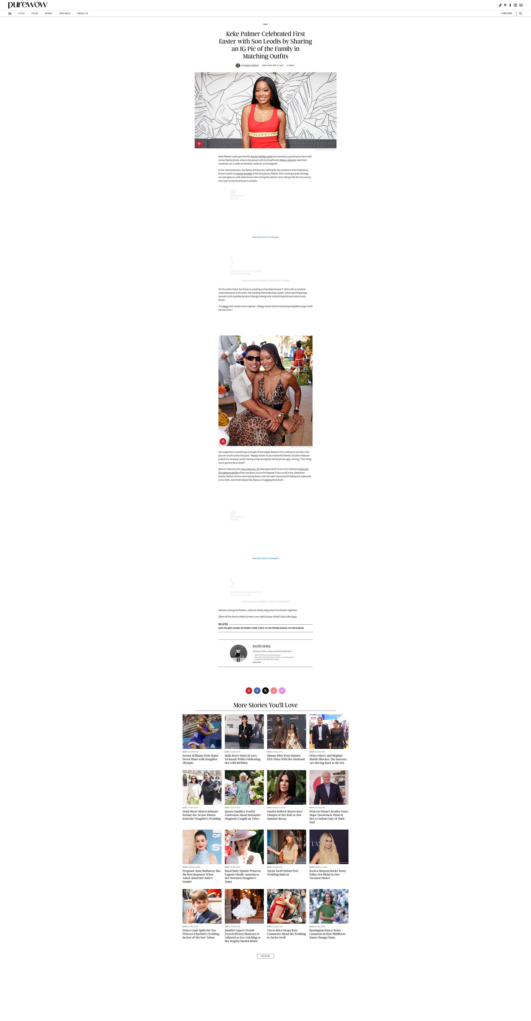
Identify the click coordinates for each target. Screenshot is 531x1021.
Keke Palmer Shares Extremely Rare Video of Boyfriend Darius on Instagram (261, 628)
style (21, 14)
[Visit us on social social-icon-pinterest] (505, 5)
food (35, 14)
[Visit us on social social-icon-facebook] (510, 5)
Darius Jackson (288, 160)
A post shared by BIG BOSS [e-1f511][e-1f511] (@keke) (265, 280)
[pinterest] (199, 143)
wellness (64, 14)
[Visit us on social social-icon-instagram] (515, 5)
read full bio (257, 662)
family (48, 14)
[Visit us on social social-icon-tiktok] (500, 5)
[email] (5, 65)
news (265, 24)
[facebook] (5, 43)
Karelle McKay (251, 65)
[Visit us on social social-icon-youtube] (521, 5)
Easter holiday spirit (261, 156)
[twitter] (5, 51)
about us (82, 14)
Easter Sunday (244, 174)
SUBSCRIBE (506, 13)
